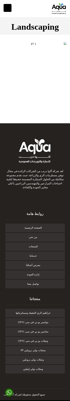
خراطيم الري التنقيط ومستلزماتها (33, 313)
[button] (39, 199)
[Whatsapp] (9, 393)
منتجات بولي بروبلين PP (33, 350)
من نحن (33, 237)
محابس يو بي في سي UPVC (33, 331)
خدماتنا (33, 255)
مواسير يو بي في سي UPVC (33, 322)
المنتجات (33, 246)
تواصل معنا (33, 284)
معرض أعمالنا (33, 265)
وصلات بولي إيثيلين (33, 369)
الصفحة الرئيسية (33, 227)
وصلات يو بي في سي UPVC (33, 341)
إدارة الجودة (33, 274)
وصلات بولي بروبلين (33, 359)
